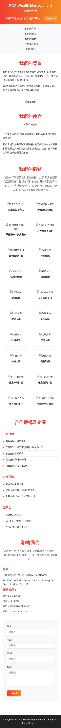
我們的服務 (30, 38)
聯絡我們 (30, 48)
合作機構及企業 (30, 43)
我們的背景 (30, 28)
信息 (9, 666)
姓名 (9, 626)
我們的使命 (30, 33)
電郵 (9, 653)
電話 (9, 639)
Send (14, 693)
